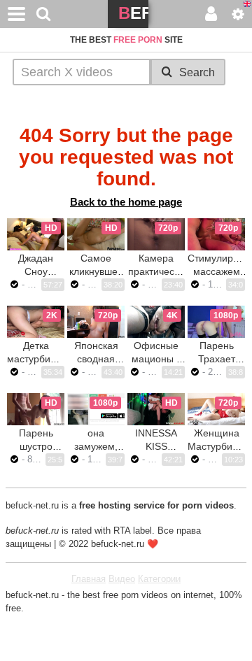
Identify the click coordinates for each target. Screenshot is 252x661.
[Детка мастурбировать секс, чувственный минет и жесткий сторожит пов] (35, 322)
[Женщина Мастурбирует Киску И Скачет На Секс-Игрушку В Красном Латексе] (216, 409)
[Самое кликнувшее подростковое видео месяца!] (96, 234)
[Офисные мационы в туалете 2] (156, 322)
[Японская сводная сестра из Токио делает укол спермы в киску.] (96, 322)
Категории (159, 579)
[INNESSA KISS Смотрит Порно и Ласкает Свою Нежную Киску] (156, 409)
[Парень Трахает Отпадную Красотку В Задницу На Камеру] (216, 322)
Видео (121, 579)
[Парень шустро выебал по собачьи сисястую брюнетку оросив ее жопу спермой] (35, 409)
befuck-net (133, 15)
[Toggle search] (43, 14)
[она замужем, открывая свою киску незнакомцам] (96, 409)
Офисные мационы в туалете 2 (156, 359)
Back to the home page (126, 202)
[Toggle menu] (17, 14)
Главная (88, 579)
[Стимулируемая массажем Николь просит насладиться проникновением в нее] (216, 234)
